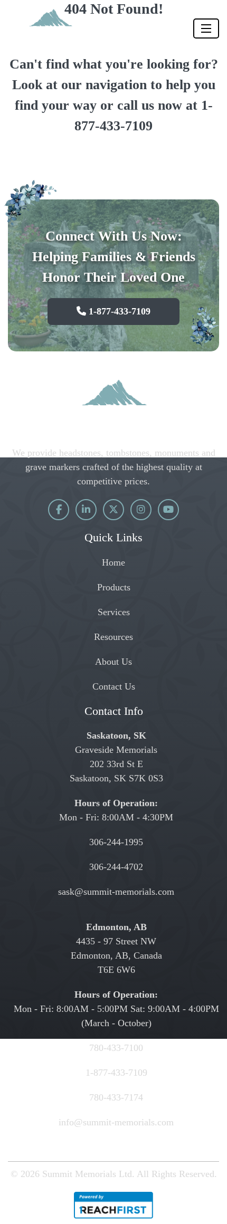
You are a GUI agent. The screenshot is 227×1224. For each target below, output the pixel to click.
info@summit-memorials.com (116, 1122)
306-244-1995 (116, 842)
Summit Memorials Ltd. (88, 1174)
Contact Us (113, 686)
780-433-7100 (116, 1048)
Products (113, 587)
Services (114, 612)
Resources (113, 637)
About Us (113, 661)
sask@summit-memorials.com (116, 891)
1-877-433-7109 (118, 311)
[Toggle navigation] (206, 28)
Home (113, 562)
